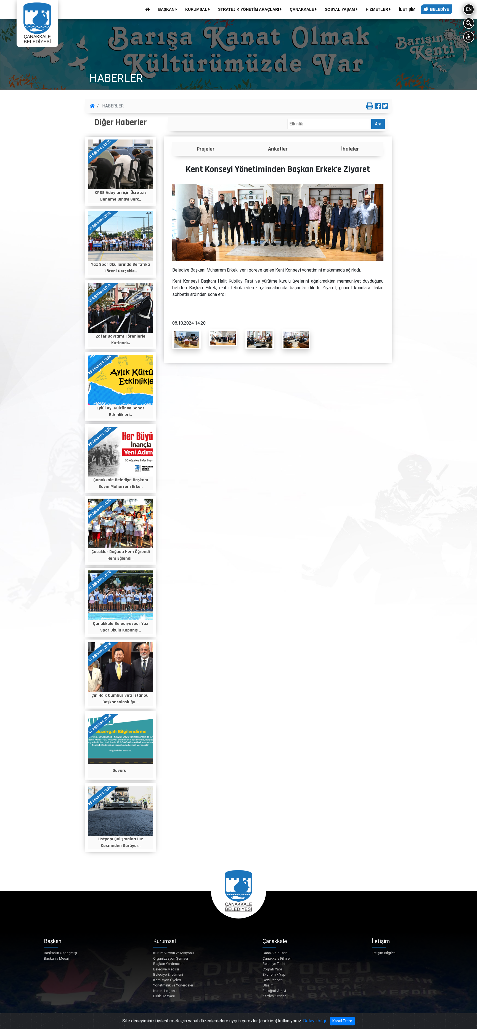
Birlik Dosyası (164, 996)
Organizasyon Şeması (170, 958)
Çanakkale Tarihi (275, 953)
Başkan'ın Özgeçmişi (60, 953)
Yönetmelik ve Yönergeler (173, 985)
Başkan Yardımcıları (168, 964)
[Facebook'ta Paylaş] (378, 106)
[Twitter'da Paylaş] (385, 106)
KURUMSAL (196, 9)
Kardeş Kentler (274, 996)
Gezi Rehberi (273, 980)
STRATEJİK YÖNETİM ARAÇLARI (249, 9)
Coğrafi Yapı (272, 969)
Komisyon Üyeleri (167, 980)
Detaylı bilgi (314, 1020)
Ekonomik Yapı (274, 974)
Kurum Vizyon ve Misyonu (173, 953)
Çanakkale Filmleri (277, 958)
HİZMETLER (377, 9)
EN (468, 9)
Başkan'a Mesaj (56, 958)
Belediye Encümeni (168, 974)
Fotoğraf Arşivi (274, 991)
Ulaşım (268, 985)
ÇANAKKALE (302, 9)
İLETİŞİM (407, 9)
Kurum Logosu (165, 991)
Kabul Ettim (342, 1021)
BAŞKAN (167, 9)
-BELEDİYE (438, 9)
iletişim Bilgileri (384, 953)
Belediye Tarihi (274, 964)
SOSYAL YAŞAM (340, 9)
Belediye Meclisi (166, 969)
